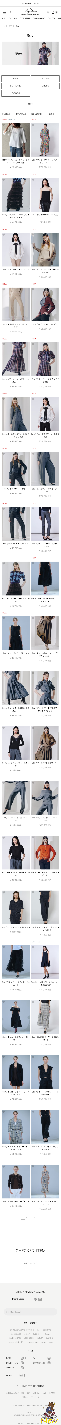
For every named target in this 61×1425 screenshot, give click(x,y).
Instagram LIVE (32, 1342)
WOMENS (26, 3)
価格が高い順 (36, 114)
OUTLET (39, 1338)
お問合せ (25, 1397)
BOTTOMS (15, 86)
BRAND (11, 26)
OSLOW (51, 18)
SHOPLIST (30, 1412)
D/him (47, 1334)
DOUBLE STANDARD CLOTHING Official (28, 1415)
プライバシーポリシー (21, 1405)
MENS (36, 3)
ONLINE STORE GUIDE (30, 1386)
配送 (28, 1393)
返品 (44, 1393)
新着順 (51, 114)
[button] (38, 1217)
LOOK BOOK (28, 1338)
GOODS (16, 93)
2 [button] (26, 1217)
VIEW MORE (30, 1263)
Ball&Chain (37, 1334)
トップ (4, 26)
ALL (3, 18)
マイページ (35, 1397)
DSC (9, 18)
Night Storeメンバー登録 (15, 1393)
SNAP (51, 1342)
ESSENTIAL (25, 18)
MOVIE (43, 1342)
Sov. (15, 18)
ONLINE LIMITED (14, 1338)
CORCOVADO (39, 18)
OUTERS (45, 78)
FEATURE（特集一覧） (16, 1342)
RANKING (49, 1338)
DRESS (45, 86)
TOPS (16, 78)
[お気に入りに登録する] (3, 125)
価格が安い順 (21, 114)
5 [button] (34, 1217)
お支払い (36, 1393)
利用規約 (52, 1393)
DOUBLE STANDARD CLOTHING (22, 1330)
